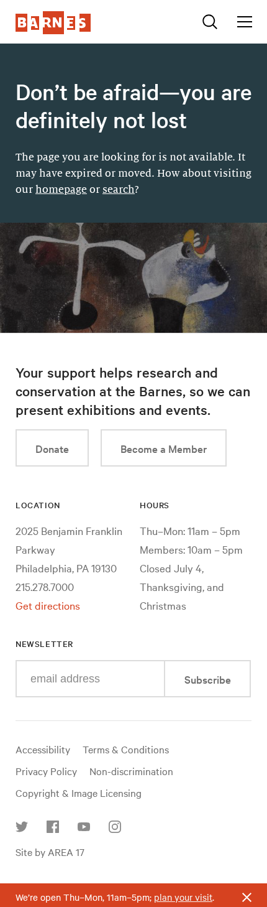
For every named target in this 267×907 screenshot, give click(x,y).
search (118, 189)
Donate (52, 448)
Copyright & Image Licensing (79, 792)
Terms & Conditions (126, 749)
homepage (61, 189)
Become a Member (163, 448)
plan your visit (183, 897)
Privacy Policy (46, 771)
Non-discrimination (131, 771)
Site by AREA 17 (50, 851)
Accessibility (43, 749)
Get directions (48, 605)
